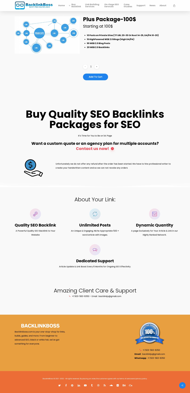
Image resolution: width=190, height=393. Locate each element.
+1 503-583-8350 (156, 358)
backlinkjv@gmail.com (153, 354)
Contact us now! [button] (92, 148)
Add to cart (95, 77)
